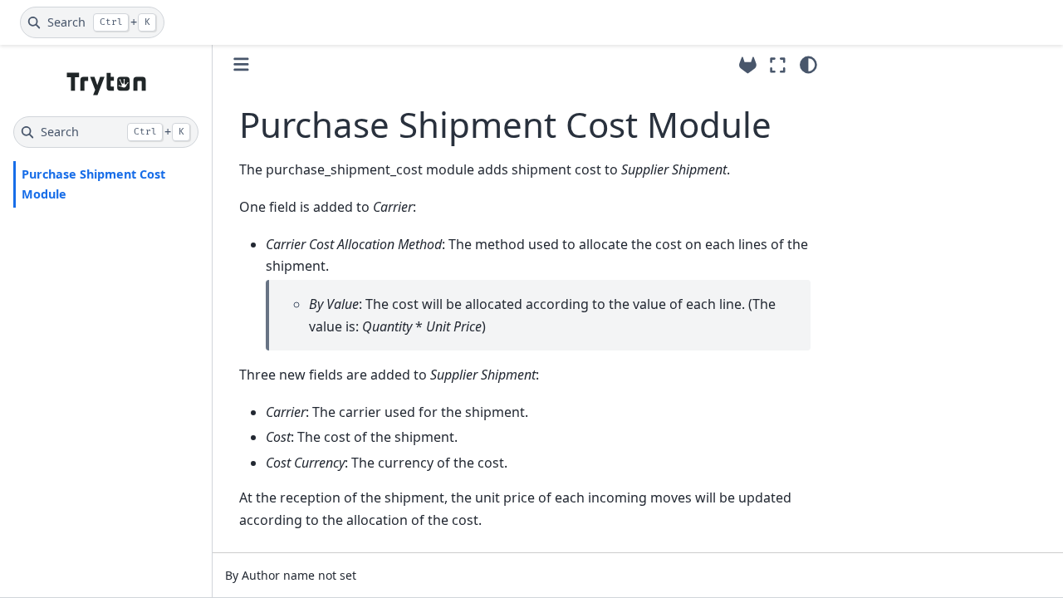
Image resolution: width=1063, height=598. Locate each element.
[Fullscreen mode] (777, 65)
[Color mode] (808, 65)
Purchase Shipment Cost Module (93, 184)
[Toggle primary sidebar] (241, 64)
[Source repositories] (747, 65)
